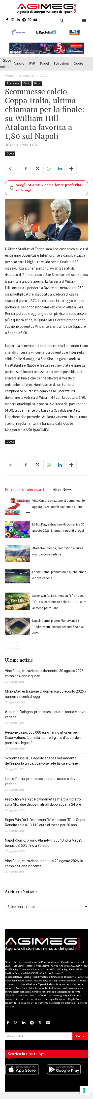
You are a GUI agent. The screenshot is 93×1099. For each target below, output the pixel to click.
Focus (37, 83)
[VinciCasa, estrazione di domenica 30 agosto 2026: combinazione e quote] (17, 506)
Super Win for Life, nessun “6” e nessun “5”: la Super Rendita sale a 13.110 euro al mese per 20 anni (59, 602)
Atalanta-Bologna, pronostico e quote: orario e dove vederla (45, 714)
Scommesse (26, 76)
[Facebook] (7, 20)
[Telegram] (24, 20)
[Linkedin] (18, 20)
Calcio (44, 76)
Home (9, 76)
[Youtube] (35, 20)
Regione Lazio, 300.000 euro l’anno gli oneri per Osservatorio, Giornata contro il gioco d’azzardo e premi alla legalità (43, 737)
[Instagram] (13, 20)
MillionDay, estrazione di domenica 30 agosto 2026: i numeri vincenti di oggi (45, 694)
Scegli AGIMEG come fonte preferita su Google (48, 188)
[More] (71, 169)
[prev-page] (8, 646)
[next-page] (16, 646)
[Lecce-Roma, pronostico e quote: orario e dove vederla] (17, 576)
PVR (32, 63)
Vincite (19, 63)
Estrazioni (61, 63)
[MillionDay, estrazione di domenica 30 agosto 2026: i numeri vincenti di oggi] (17, 529)
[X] (30, 20)
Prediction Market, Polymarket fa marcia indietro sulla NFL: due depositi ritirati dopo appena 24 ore (43, 801)
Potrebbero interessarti (25, 489)
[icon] (26, 1074)
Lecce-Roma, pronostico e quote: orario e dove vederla (41, 781)
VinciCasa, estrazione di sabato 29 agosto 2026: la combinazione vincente (44, 863)
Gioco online (5, 63)
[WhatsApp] (48, 169)
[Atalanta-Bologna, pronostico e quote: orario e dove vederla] (17, 553)
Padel (44, 63)
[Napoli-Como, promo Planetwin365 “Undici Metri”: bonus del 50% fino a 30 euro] (17, 626)
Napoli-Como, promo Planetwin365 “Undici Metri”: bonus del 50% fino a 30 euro (58, 627)
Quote (78, 63)
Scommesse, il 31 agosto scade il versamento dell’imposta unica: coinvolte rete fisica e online (41, 760)
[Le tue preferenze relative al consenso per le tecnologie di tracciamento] (84, 1090)
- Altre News (61, 489)
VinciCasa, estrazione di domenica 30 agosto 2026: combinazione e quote (44, 673)
